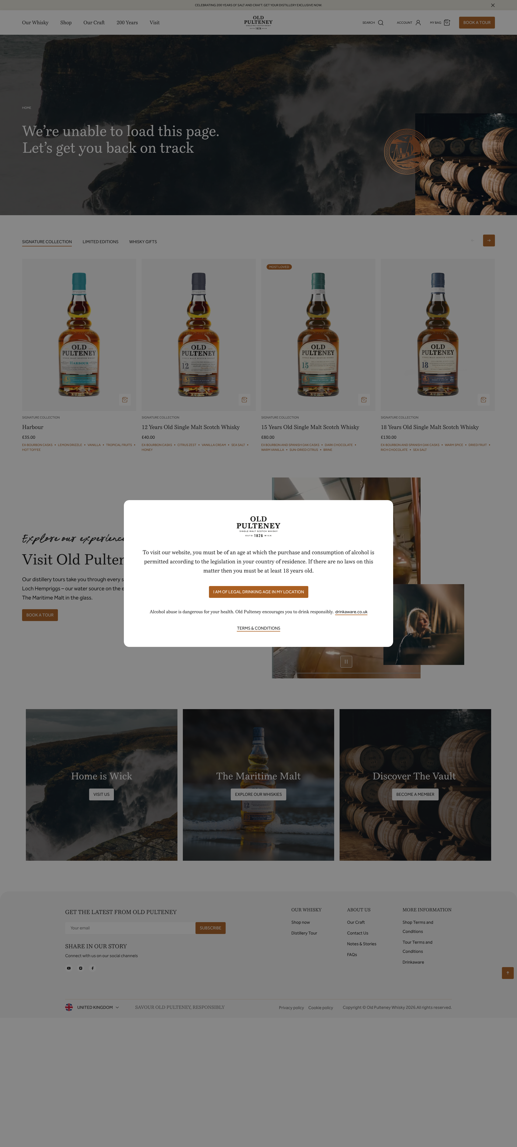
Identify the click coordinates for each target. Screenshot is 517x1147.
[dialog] (258, 573)
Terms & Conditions (258, 628)
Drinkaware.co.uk (351, 611)
